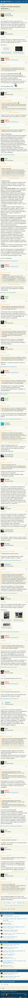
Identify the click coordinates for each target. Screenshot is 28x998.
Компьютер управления (9, 954)
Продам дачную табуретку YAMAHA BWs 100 (14, 951)
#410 (26, 602)
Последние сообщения (7, 913)
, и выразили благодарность (12, 88)
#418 (26, 834)
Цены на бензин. (7, 923)
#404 (26, 459)
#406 (26, 511)
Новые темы (4, 942)
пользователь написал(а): (7, 551)
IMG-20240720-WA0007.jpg (8, 52)
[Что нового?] (23, 1)
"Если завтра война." (8, 915)
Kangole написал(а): (6, 462)
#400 (26, 352)
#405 (26, 484)
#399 (26, 326)
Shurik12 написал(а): (6, 736)
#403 (26, 427)
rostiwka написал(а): (6, 430)
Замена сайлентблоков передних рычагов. (14, 926)
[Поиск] (26, 1)
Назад (8, 902)
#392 (26, 37)
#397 (26, 269)
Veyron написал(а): (6, 100)
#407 (26, 534)
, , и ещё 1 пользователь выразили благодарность (13, 393)
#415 (26, 733)
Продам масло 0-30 (8, 957)
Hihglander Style (5, 991)
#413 (26, 686)
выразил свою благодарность (9, 366)
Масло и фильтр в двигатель (10, 936)
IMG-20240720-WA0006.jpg (20, 52)
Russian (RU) (14, 991)
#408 (26, 548)
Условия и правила (5, 993)
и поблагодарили (8, 154)
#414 (26, 707)
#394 (26, 97)
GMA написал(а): (5, 272)
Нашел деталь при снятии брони (11, 944)
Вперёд (19, 902)
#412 (26, 675)
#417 (26, 795)
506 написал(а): (5, 65)
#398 (26, 301)
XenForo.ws (16, 997)
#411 (26, 640)
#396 (26, 163)
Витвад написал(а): (6, 689)
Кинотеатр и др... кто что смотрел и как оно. (14, 933)
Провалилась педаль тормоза (10, 930)
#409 (26, 569)
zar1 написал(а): (5, 572)
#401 (26, 375)
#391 (26, 18)
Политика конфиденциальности (18, 993)
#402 (26, 403)
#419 (26, 852)
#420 (26, 879)
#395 (26, 124)
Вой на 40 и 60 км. (7, 965)
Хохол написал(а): (6, 329)
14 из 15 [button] (14, 902)
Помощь (3, 994)
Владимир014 (5, 10)
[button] (1, 1)
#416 (26, 766)
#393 (26, 62)
